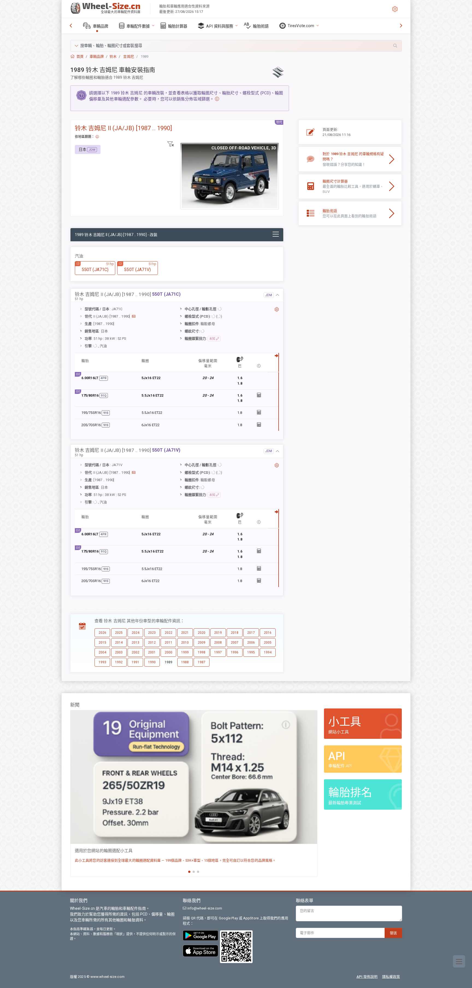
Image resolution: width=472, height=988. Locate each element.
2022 (168, 633)
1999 (185, 652)
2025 (119, 633)
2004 (102, 652)
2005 (268, 642)
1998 (201, 652)
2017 (251, 633)
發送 (393, 933)
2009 (201, 642)
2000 (168, 652)
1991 (135, 662)
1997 (218, 652)
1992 (119, 662)
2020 (201, 633)
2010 (185, 642)
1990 (152, 662)
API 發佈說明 (367, 977)
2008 (218, 642)
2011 (168, 642)
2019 (218, 633)
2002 (135, 652)
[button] (236, 46)
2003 (119, 652)
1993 (102, 662)
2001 (152, 652)
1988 (185, 662)
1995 (251, 652)
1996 (234, 652)
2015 (102, 642)
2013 (135, 642)
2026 (102, 633)
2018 (234, 633)
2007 (234, 642)
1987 (201, 662)
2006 (251, 642)
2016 (268, 633)
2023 (152, 633)
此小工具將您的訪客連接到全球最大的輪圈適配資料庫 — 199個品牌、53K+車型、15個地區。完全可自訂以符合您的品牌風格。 (175, 860)
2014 (119, 642)
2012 (152, 642)
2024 (135, 633)
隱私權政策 (391, 977)
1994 (268, 652)
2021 (185, 633)
